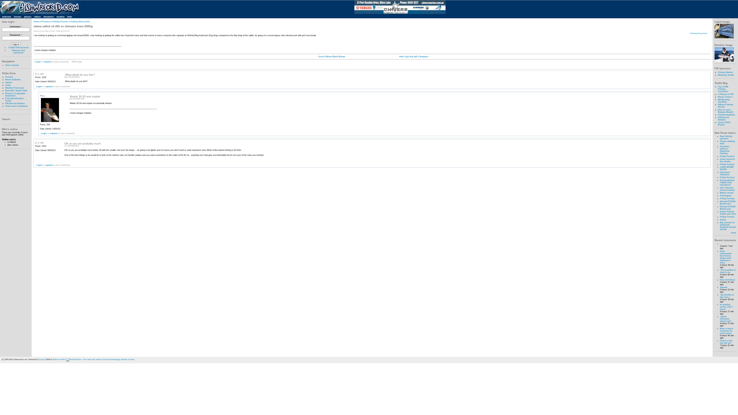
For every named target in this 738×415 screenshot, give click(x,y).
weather (61, 17)
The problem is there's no (728, 271)
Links (8, 85)
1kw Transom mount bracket (727, 189)
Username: (16, 26)
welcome (6, 17)
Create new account (18, 47)
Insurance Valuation (725, 173)
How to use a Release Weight (725, 111)
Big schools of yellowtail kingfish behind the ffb (728, 226)
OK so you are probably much (82, 143)
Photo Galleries (13, 79)
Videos (8, 82)
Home (37, 21)
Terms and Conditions (16, 106)
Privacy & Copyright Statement (15, 94)
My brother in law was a (727, 296)
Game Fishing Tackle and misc (728, 212)
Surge (723, 219)
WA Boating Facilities (724, 100)
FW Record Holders (15, 103)
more (733, 233)
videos (37, 17)
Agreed (723, 287)
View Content (12, 65)
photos (27, 17)
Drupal (42, 359)
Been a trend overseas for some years (726, 330)
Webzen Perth (59, 359)
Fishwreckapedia (726, 115)
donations (48, 17)
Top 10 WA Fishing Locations (723, 88)
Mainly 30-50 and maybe (84, 96)
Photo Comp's (725, 97)
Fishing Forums (60, 21)
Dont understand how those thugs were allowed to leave (726, 257)
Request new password (18, 51)
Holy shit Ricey (727, 280)
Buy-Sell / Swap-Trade (16, 90)
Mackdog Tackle (726, 75)
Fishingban (725, 195)
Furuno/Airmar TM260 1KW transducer (727, 182)
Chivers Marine (725, 72)
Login (38, 62)
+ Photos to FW (725, 94)
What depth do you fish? (79, 74)
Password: (16, 35)
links (69, 17)
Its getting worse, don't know (726, 306)
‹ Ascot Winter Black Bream (331, 56)
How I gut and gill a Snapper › (414, 56)
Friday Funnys (727, 156)
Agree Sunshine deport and (725, 318)
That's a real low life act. (726, 341)
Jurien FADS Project (724, 123)
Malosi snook (726, 193)
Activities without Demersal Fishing (724, 149)
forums (17, 17)
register (48, 62)
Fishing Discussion (80, 21)
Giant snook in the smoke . (727, 160)
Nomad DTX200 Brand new (728, 202)
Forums (9, 77)
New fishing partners (726, 137)
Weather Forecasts (14, 88)
